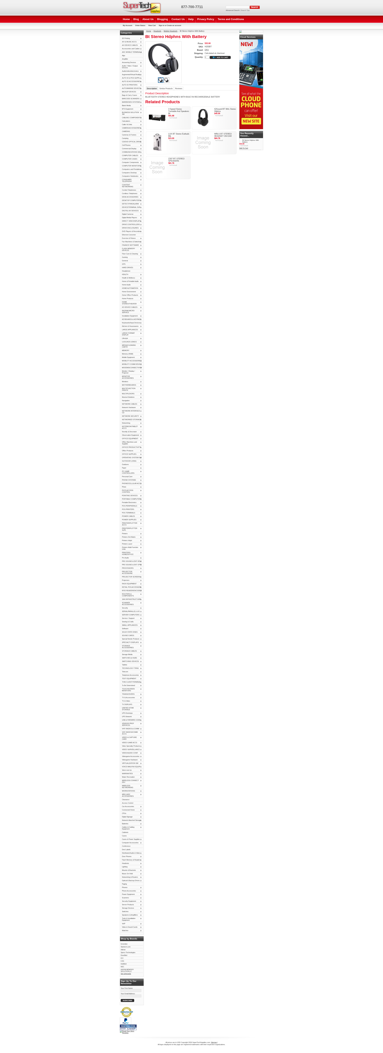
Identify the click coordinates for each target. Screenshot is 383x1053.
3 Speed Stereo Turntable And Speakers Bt (178, 111)
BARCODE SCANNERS (130, 99)
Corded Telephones (128, 190)
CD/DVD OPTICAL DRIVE (131, 142)
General (124, 261)
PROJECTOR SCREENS (130, 577)
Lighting (124, 867)
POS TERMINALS (128, 513)
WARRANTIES (127, 774)
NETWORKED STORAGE (131, 420)
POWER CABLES (128, 516)
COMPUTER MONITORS (131, 166)
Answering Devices (128, 62)
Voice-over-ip (126, 770)
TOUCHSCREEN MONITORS (128, 690)
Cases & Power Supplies (130, 839)
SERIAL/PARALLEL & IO (130, 611)
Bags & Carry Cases (129, 95)
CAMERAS (125, 131)
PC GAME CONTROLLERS (127, 472)
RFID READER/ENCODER (131, 591)
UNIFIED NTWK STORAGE (127, 709)
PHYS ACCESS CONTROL (127, 491)
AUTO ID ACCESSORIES (131, 81)
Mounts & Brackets (128, 870)
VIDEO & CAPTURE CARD (129, 738)
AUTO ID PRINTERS (129, 85)
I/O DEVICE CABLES (129, 307)
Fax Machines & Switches (131, 242)
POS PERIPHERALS (129, 506)
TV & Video (125, 701)
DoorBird (124, 955)
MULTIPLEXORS (127, 394)
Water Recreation (128, 777)
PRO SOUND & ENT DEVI (131, 561)
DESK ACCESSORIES (129, 197)
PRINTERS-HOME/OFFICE (127, 553)
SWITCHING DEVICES (130, 661)
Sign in (161, 25)
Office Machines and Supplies (129, 443)
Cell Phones (126, 145)
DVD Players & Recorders (131, 231)
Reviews (178, 89)
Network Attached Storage (131, 820)
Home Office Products (129, 295)
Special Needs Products (130, 639)
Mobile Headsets (170, 31)
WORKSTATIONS (128, 791)
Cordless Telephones (129, 194)
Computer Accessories (130, 843)
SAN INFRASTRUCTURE (131, 599)
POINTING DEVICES (129, 496)
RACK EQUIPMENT (129, 584)
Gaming (124, 257)
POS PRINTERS (127, 509)
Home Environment (128, 292)
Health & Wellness (128, 278)
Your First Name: (127, 988)
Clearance (125, 799)
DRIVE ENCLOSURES (130, 228)
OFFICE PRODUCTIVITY (131, 447)
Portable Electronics (128, 503)
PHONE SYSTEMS (128, 480)
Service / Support (127, 618)
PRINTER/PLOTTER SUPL (129, 529)
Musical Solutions (127, 397)
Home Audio (126, 285)
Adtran (123, 950)
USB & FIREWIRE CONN (130, 720)
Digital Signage (127, 817)
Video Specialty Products (130, 746)
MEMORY (125, 351)
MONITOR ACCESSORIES (127, 377)
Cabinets (125, 832)
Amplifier (125, 59)
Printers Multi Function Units (129, 548)
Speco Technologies (128, 952)
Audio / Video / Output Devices (129, 67)
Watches (124, 931)
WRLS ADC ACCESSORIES (127, 795)
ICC (122, 958)
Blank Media (126, 106)
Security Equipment (128, 901)
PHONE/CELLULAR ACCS (131, 484)
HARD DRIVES (127, 268)
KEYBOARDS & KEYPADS (131, 319)
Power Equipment (128, 894)
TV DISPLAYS (126, 704)
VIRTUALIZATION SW (129, 763)
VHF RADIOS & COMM (130, 729)
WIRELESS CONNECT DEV (130, 781)
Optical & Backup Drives (130, 881)
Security (124, 608)
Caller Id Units (126, 125)
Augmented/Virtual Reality (130, 75)
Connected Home (128, 810)
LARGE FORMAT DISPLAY (128, 334)
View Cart (152, 25)
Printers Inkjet (126, 541)
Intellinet (124, 964)
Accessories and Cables (130, 49)
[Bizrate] (133, 1029)
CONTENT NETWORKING (127, 185)
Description (152, 89)
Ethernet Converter (129, 235)
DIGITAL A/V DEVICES (130, 211)
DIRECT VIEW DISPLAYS (131, 221)
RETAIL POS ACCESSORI (131, 587)
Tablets (124, 665)
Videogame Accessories (130, 756)
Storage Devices (127, 908)
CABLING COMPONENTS (131, 118)
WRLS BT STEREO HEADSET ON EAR (223, 135)
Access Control (127, 803)
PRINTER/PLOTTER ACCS (129, 524)
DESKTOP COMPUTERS (131, 200)
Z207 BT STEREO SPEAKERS (176, 160)
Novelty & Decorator (129, 432)
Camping (124, 138)
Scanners (125, 898)
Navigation (125, 401)
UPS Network (126, 717)
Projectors (125, 580)
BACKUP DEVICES (128, 92)
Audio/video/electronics (130, 71)
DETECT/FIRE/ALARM (130, 204)
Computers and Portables (130, 169)
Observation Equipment (130, 435)
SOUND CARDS (127, 636)
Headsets (125, 863)
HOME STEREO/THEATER (129, 303)
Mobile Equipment (128, 357)
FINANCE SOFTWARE (130, 245)
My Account (127, 25)
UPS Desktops (127, 713)
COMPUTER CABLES (129, 156)
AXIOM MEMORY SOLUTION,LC (127, 970)
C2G (122, 961)
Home (148, 31)
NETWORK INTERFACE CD (130, 412)
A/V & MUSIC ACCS (128, 42)
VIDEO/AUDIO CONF (129, 753)
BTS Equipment (127, 109)
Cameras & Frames (128, 135)
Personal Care (126, 477)
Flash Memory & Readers (131, 860)
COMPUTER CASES (129, 159)
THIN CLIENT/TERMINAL (131, 682)
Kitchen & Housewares (130, 326)
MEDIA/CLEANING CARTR (128, 346)
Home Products (127, 299)
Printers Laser (126, 544)
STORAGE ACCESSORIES (127, 646)
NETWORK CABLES (129, 404)
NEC (122, 967)
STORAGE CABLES (129, 651)
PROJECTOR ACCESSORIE (127, 572)
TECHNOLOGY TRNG (130, 668)
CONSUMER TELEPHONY (126, 180)
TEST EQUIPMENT (128, 679)
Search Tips (245, 10)
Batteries (124, 824)
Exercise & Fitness (128, 238)
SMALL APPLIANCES (129, 625)
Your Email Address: (128, 993)
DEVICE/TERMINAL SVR (130, 207)
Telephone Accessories (130, 675)
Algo (123, 55)
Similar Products (166, 89)
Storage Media (126, 655)
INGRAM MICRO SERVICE (127, 311)
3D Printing (125, 38)
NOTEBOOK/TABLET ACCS (129, 427)
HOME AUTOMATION (129, 288)
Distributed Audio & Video (130, 853)
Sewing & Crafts (127, 622)
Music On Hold (127, 874)
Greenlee (124, 944)
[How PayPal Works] (125, 1024)
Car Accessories (127, 807)
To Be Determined (128, 685)
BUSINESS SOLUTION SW (130, 113)
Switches (125, 912)
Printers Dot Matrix (128, 537)
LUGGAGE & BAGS (129, 342)
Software (124, 629)
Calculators (125, 121)
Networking (125, 423)
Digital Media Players (129, 218)
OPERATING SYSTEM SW (131, 458)
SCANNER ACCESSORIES (127, 603)
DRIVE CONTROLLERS (130, 225)
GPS (123, 264)
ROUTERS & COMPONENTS (127, 595)
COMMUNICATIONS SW (130, 152)
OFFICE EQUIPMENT (129, 439)
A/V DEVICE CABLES (129, 45)
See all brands (126, 974)
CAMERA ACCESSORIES (131, 128)
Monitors (124, 382)
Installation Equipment (129, 316)
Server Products (127, 905)
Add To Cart (243, 148)
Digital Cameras (127, 214)
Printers (124, 534)
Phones (124, 887)
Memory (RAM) (127, 354)
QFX (207, 50)
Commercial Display (128, 149)
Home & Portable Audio (130, 281)
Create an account (174, 25)
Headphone (126, 271)
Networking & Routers (129, 877)
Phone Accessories (128, 891)
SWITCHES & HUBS (129, 658)
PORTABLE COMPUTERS (131, 499)
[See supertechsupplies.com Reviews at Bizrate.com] (128, 1027)
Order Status (140, 25)
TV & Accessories (128, 698)
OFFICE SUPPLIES (128, 454)
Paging (124, 884)
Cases (124, 836)
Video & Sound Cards (129, 927)
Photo (123, 487)
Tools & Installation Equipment (128, 919)
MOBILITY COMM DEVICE (131, 364)
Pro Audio (125, 558)
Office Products (127, 451)
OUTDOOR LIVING (128, 461)
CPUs (123, 813)
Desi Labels (126, 849)
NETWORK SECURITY (130, 416)
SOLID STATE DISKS (129, 632)
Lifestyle (124, 338)
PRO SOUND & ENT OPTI (131, 565)
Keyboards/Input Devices (130, 323)
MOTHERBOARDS (128, 385)
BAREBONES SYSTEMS (130, 102)
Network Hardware (128, 408)
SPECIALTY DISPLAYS (130, 642)
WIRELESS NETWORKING (127, 786)
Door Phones (126, 857)
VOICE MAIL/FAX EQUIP (130, 767)
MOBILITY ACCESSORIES (131, 361)
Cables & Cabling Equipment (127, 828)
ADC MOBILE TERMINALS (131, 52)
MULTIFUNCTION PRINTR (128, 389)
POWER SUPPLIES (128, 520)
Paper (123, 468)
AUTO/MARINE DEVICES (131, 88)
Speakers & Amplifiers (129, 915)
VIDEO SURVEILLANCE (130, 750)
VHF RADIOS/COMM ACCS (129, 733)
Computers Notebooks (129, 176)
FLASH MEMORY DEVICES (128, 249)
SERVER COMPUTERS (130, 615)
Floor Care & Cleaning (129, 254)
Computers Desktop (129, 173)
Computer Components (130, 162)
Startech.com (125, 947)
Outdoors (125, 465)
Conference (126, 846)
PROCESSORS (127, 568)
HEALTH (124, 274)
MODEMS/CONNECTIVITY (131, 368)
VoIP (123, 924)
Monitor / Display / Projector (128, 372)
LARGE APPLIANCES (129, 330)
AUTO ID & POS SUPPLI (130, 78)
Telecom (124, 672)
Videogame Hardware (129, 760)
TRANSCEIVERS (127, 694)
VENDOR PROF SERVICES (127, 724)
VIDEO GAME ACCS (129, 743)
